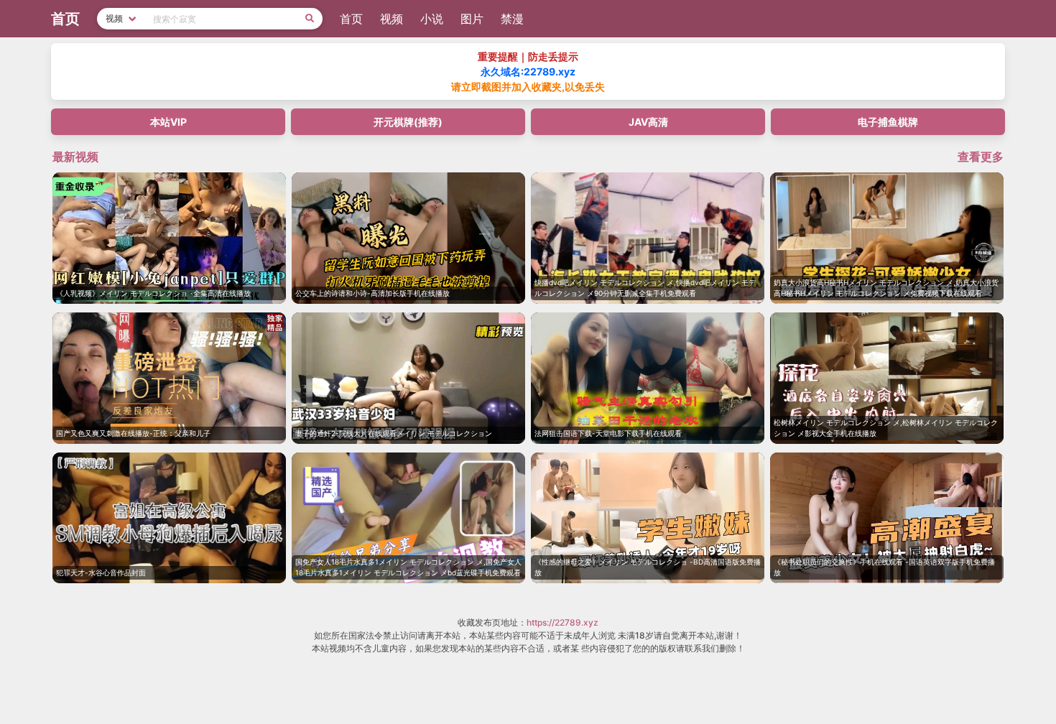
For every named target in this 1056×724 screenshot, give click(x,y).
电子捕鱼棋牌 (888, 122)
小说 (431, 18)
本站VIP (168, 122)
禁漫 (512, 18)
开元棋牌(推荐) (408, 122)
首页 (351, 18)
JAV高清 (648, 122)
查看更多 (981, 156)
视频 (391, 18)
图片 (471, 18)
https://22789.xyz (562, 622)
